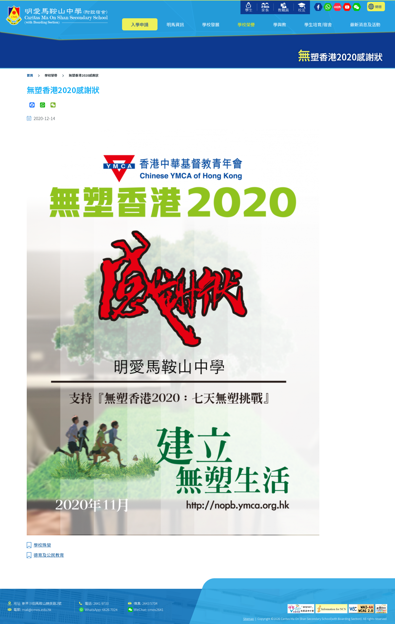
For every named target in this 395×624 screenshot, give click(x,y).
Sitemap (248, 618)
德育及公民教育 (49, 555)
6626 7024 (109, 609)
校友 (301, 10)
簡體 (378, 6)
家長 (265, 10)
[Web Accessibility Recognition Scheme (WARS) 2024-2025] (381, 608)
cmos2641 (155, 609)
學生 (248, 10)
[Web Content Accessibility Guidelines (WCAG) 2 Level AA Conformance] (361, 608)
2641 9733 (101, 603)
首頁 (30, 75)
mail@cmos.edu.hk (36, 609)
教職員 (283, 10)
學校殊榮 (42, 545)
